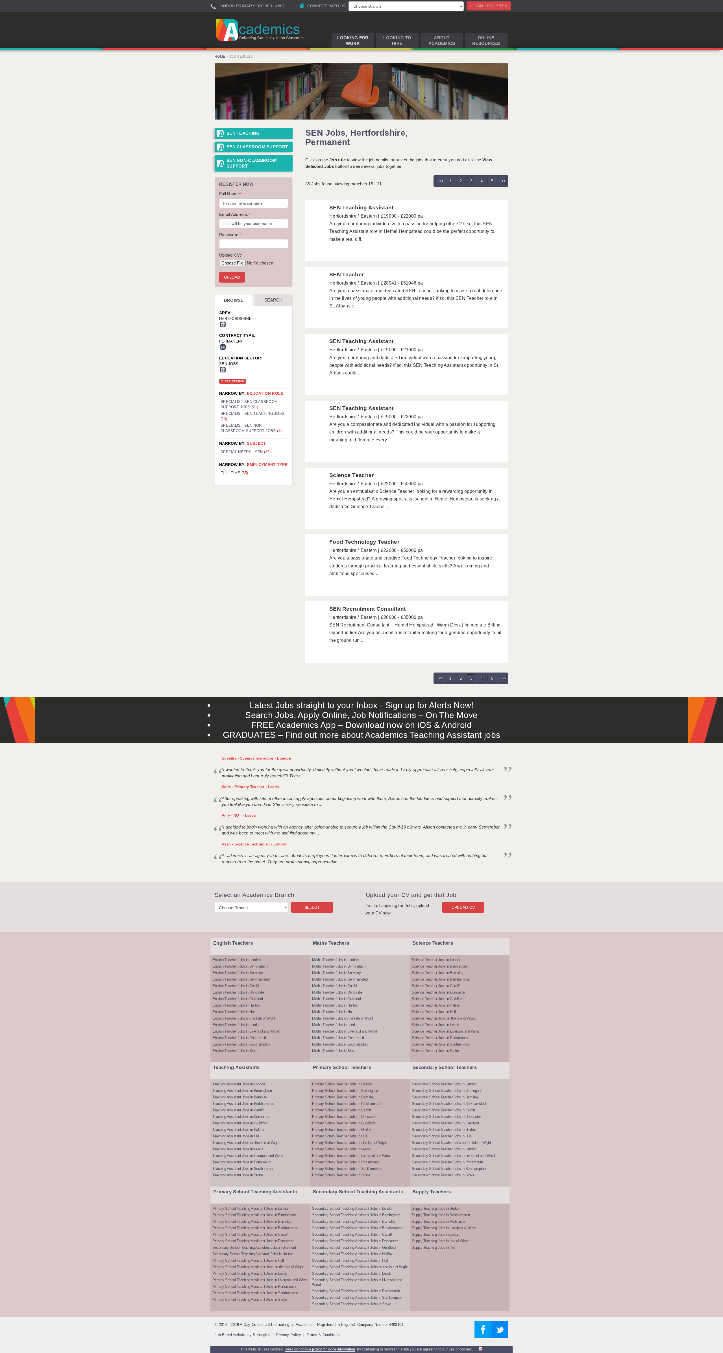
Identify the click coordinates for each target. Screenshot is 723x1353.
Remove (223, 324)
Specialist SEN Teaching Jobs (252, 416)
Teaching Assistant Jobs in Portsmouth (241, 1162)
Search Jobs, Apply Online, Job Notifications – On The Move (361, 715)
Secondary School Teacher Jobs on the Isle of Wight (451, 1142)
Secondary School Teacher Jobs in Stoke (443, 1175)
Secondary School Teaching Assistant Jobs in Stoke (351, 1304)
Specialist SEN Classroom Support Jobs (249, 404)
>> (504, 181)
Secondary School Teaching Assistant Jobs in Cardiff (352, 1234)
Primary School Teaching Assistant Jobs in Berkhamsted (255, 1228)
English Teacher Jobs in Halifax (236, 1005)
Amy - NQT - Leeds (239, 815)
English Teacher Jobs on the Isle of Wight (243, 1018)
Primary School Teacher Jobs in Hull (339, 1136)
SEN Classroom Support (257, 146)
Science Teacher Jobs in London (436, 960)
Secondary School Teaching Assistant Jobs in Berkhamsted (357, 1228)
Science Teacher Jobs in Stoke (435, 1051)
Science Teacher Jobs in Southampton (441, 1044)
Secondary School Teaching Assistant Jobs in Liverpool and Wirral (357, 1282)
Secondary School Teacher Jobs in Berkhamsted (448, 1104)
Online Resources (486, 40)
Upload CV (463, 907)
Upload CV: (231, 255)
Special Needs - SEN (246, 452)
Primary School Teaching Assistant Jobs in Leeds (249, 1273)
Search (273, 300)
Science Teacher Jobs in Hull (434, 1012)
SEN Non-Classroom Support (252, 163)
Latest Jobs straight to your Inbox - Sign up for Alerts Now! (362, 705)
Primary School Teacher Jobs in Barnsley (343, 1097)
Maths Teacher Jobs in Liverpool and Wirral (344, 1031)
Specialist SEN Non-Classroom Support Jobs (251, 428)
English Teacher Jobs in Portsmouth (239, 1038)
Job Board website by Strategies (242, 1335)
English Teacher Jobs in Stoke (235, 1051)
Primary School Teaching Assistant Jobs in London (250, 1208)
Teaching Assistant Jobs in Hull (236, 1136)
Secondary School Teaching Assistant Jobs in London (352, 1208)
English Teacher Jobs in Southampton (241, 1044)
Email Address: (234, 214)
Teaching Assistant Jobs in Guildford (239, 1123)
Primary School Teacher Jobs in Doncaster (344, 1117)
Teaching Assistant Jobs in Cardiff (237, 1110)
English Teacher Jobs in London (236, 960)
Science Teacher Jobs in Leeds (435, 1025)
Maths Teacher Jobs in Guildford (336, 999)
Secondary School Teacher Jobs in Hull (441, 1136)
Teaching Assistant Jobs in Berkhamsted (243, 1104)
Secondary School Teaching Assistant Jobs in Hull (350, 1260)
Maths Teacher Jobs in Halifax (335, 1005)
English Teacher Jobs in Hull (233, 1012)
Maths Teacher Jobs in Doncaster (337, 992)
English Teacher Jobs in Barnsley (237, 973)
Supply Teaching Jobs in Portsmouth (439, 1221)
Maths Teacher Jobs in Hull (332, 1012)
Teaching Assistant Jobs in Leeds (237, 1149)
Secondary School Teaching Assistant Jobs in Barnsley (353, 1221)
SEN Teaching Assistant (361, 208)
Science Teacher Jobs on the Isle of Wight (444, 1018)
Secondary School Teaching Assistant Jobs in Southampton (357, 1297)
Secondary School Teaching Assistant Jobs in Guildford (254, 1247)
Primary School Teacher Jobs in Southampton (346, 1168)
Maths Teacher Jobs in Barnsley (336, 973)
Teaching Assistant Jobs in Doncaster (240, 1117)
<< (441, 181)
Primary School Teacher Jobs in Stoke (341, 1175)
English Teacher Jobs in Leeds (235, 1025)
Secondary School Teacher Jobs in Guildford (445, 1123)
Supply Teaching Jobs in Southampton (441, 1215)
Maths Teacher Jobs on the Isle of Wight (342, 1018)
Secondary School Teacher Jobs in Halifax (444, 1130)
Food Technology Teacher (364, 542)
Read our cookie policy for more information (320, 1349)
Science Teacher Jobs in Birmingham (440, 966)
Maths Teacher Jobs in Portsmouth (338, 1038)
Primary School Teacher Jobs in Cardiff (341, 1110)
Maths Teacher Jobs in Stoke (334, 1051)
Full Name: (230, 193)
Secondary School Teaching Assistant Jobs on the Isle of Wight (360, 1267)
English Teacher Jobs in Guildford (237, 999)
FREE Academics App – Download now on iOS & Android (361, 725)
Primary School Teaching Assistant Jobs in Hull (248, 1260)
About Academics (441, 40)
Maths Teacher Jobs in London (335, 960)
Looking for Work (352, 40)
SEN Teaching (243, 133)
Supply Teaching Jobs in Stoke (435, 1208)
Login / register (489, 6)
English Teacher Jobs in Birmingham (239, 966)
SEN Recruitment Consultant (367, 609)
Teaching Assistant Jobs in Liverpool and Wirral (247, 1155)
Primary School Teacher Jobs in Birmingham (345, 1091)
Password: (230, 234)
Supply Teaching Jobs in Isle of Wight (440, 1241)
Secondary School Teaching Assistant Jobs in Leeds (351, 1273)
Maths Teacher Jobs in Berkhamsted (340, 979)
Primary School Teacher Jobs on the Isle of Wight (349, 1142)
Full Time (234, 473)
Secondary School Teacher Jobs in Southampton (448, 1168)
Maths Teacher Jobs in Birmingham (338, 966)
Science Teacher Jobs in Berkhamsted (441, 979)
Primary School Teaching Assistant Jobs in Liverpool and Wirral (259, 1280)
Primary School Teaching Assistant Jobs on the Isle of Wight (258, 1267)
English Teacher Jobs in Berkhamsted (241, 979)
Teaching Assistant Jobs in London (238, 1084)
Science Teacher (351, 475)
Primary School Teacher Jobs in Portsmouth (345, 1162)
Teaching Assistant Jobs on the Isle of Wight (245, 1142)
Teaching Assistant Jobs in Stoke (237, 1175)
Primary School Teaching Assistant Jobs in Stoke (249, 1299)
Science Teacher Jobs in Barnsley (437, 973)
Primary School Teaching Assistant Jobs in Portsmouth (253, 1286)
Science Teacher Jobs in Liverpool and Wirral (445, 1031)
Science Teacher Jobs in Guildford (437, 999)
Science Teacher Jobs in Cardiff (436, 986)
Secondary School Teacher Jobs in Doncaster (446, 1117)
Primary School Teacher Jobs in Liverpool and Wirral (351, 1155)
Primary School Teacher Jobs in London (342, 1084)
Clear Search (232, 381)
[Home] (261, 30)
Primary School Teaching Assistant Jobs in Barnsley (251, 1221)
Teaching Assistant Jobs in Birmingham (242, 1091)
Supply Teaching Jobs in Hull (433, 1247)
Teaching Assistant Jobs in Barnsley (239, 1097)
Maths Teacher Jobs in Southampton (340, 1044)
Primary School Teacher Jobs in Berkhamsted (346, 1104)
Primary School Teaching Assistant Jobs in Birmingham (254, 1215)
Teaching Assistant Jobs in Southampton (243, 1168)
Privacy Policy (288, 1335)
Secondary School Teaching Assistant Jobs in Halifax (252, 1254)
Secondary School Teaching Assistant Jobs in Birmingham (356, 1215)
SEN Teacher (346, 274)
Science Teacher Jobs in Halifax (436, 1005)
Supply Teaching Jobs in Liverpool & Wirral (444, 1228)
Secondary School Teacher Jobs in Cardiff (443, 1110)
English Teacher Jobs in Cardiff (235, 986)
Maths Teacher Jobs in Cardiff (334, 986)
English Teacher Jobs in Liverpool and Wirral (245, 1031)
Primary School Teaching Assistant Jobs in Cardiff (250, 1234)
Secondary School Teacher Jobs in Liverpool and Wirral (453, 1155)
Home (220, 56)
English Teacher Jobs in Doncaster (238, 992)
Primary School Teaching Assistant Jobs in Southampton (255, 1293)
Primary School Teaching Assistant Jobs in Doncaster (252, 1241)
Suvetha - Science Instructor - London (256, 758)
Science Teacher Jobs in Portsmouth (439, 1038)
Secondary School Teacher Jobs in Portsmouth (447, 1162)
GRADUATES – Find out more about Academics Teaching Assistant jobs (361, 735)
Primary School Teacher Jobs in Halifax (341, 1130)
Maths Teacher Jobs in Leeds (334, 1025)
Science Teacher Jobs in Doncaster (438, 992)
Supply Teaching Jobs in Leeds (435, 1234)
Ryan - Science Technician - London (255, 844)
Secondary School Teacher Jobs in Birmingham (448, 1091)
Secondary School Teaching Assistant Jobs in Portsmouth (356, 1291)
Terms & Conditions (323, 1335)
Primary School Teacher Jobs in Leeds (341, 1149)
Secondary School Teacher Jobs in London (444, 1084)
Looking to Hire (397, 40)
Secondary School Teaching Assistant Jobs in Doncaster (355, 1241)
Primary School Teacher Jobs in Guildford (343, 1123)
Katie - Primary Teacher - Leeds (250, 787)
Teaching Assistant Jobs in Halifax (238, 1130)
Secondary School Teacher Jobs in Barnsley (445, 1097)
